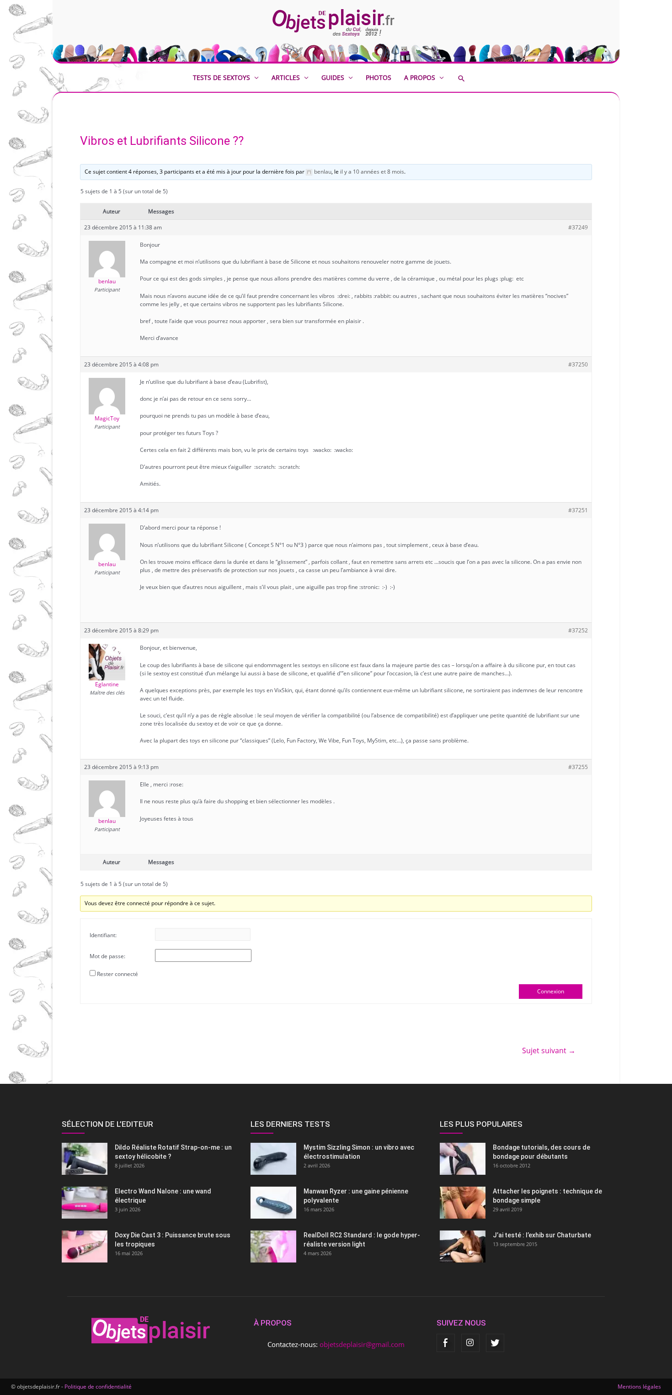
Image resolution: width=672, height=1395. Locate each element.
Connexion (550, 991)
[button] (468, 78)
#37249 (578, 227)
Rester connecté (117, 974)
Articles (286, 77)
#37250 (578, 364)
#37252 (578, 630)
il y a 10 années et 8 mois (372, 171)
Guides (332, 77)
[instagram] (470, 1343)
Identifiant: (103, 935)
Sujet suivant (549, 1050)
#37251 (578, 510)
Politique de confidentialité (98, 1386)
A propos (419, 77)
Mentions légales (639, 1386)
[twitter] (495, 1343)
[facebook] (446, 1343)
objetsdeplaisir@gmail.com (362, 1344)
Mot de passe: (107, 956)
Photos (378, 77)
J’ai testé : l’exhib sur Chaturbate (542, 1235)
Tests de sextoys (221, 77)
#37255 (578, 767)
